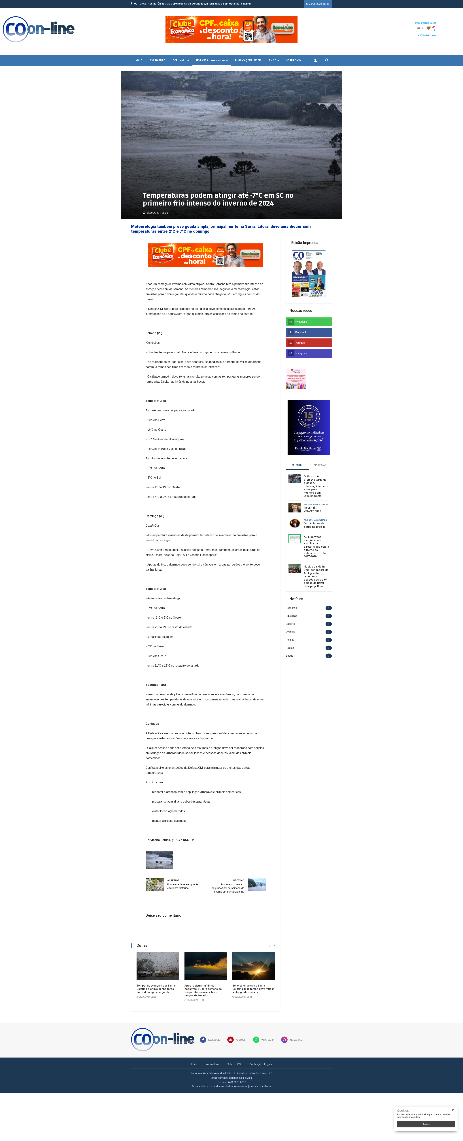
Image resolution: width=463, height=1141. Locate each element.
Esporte (290, 623)
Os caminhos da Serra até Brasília (314, 525)
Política (290, 639)
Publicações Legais (248, 60)
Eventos (290, 631)
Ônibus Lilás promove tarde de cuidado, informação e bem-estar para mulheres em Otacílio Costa (316, 486)
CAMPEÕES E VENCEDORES (312, 509)
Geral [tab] (299, 465)
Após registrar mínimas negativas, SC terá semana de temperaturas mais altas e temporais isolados (203, 990)
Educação (291, 615)
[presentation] (269, 945)
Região (290, 647)
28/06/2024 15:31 (157, 213)
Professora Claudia (316, 504)
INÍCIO (138, 60)
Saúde (289, 655)
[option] (182, 3)
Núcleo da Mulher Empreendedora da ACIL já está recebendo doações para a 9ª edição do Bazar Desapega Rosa (316, 576)
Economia (291, 607)
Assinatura (157, 60)
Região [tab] (322, 465)
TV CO (272, 60)
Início (194, 1064)
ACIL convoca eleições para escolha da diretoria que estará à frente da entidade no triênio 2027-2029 (316, 546)
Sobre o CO (293, 60)
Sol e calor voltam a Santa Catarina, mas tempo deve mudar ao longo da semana (253, 989)
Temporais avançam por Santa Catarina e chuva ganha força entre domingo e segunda (156, 989)
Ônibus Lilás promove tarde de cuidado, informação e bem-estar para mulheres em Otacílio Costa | (182, 3)
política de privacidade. (409, 1117)
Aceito (426, 1124)
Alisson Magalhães (315, 520)
